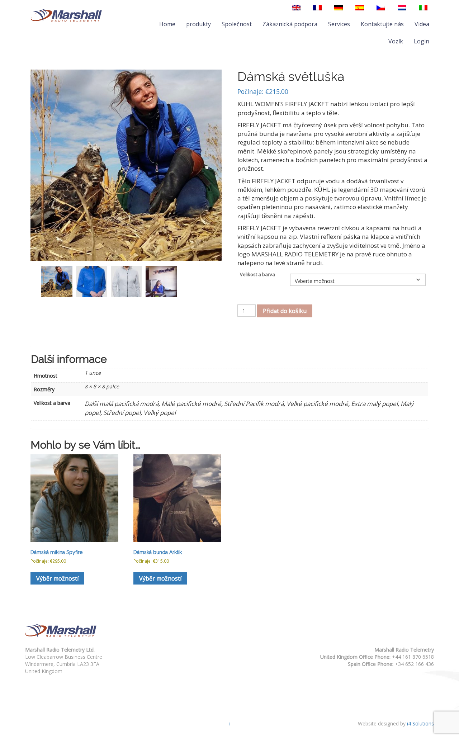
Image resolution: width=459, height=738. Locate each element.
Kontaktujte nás (382, 24)
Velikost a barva (257, 274)
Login (421, 41)
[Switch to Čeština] (381, 8)
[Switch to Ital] (423, 8)
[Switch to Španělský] (360, 8)
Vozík (395, 41)
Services (339, 24)
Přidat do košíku (285, 311)
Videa (422, 24)
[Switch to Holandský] (402, 8)
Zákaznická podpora (289, 24)
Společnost (237, 24)
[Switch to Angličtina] (296, 8)
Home (167, 24)
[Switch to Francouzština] (317, 8)
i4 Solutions (420, 723)
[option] (56, 281)
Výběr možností (57, 578)
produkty (198, 24)
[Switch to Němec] (338, 8)
